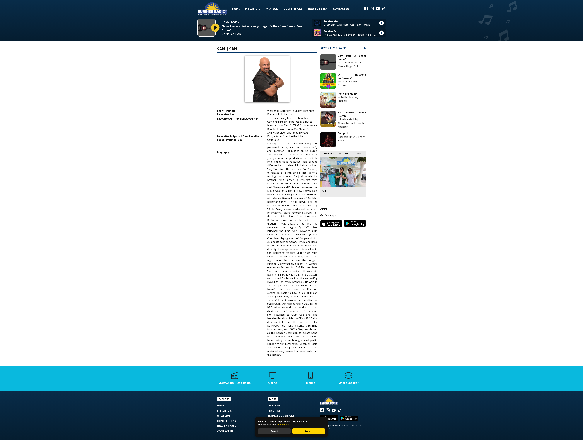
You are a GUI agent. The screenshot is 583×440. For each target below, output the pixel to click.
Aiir (332, 428)
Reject (274, 431)
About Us (274, 405)
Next (358, 153)
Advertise (274, 410)
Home (236, 8)
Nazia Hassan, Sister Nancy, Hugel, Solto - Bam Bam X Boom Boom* (263, 28)
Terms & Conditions (281, 416)
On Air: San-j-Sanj (231, 34)
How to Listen (317, 8)
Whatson (271, 8)
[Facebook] (366, 9)
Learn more (283, 424)
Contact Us (341, 8)
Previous (327, 153)
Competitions (293, 8)
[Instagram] (372, 9)
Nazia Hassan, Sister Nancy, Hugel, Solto (349, 64)
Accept (309, 431)
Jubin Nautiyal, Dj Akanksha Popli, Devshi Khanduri (351, 123)
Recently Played (333, 48)
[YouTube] (378, 9)
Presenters (252, 8)
